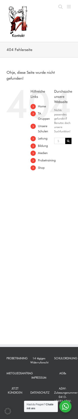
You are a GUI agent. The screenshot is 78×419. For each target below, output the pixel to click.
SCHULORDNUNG (65, 358)
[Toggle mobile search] (60, 6)
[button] (8, 411)
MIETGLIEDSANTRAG (19, 373)
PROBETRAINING (17, 358)
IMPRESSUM (38, 377)
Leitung (42, 138)
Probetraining (47, 160)
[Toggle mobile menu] (69, 6)
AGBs (62, 373)
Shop (41, 167)
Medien (43, 153)
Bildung (43, 146)
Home (42, 106)
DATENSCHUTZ (39, 392)
